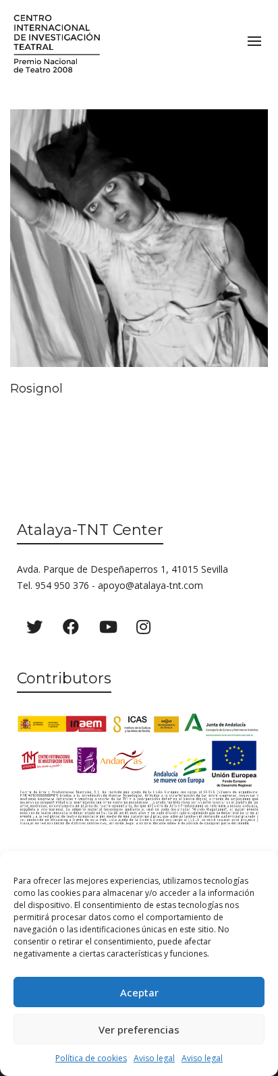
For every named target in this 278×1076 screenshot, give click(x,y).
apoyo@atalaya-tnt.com (150, 585)
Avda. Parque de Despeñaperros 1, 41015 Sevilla (122, 569)
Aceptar (139, 992)
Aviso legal (154, 1058)
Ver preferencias (139, 1029)
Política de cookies (91, 1058)
